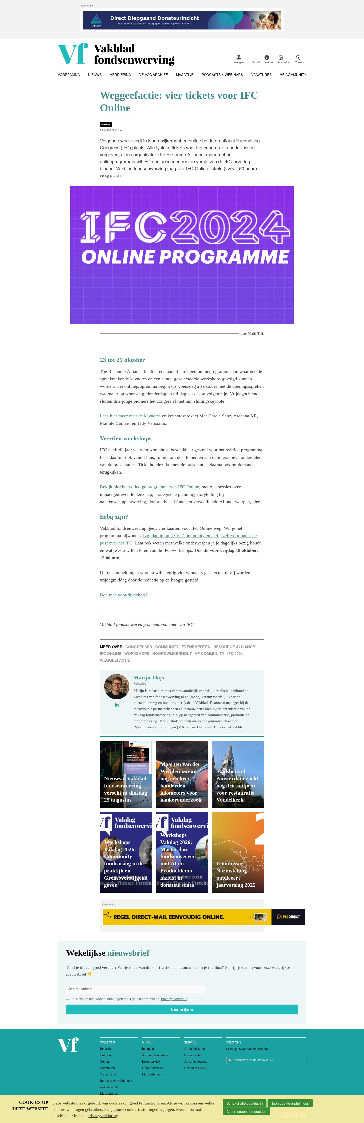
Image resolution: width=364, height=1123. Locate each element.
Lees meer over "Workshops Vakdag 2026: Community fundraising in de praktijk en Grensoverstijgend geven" (126, 852)
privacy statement (174, 998)
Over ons (107, 1042)
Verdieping (120, 74)
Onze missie (108, 1074)
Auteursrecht (108, 1087)
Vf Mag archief (153, 74)
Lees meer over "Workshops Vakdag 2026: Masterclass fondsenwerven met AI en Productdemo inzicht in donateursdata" (182, 852)
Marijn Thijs (256, 333)
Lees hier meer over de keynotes (130, 415)
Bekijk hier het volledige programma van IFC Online (149, 486)
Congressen (138, 646)
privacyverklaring (102, 1115)
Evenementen (196, 646)
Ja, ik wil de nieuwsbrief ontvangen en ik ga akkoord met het (130, 998)
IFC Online (110, 653)
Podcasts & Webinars (222, 74)
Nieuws (95, 74)
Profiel (256, 62)
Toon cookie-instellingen (290, 1103)
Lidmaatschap (109, 1093)
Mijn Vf (147, 1042)
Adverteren (107, 1068)
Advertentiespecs (195, 1061)
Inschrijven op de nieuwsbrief (253, 1060)
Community (167, 646)
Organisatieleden (153, 1068)
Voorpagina (69, 74)
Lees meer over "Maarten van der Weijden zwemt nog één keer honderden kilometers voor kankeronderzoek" (182, 774)
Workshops (136, 653)
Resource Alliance (234, 646)
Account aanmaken (155, 1055)
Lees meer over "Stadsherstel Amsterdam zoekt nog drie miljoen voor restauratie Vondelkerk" (238, 774)
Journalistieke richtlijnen (116, 1080)
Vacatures (261, 74)
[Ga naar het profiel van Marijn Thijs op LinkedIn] (116, 704)
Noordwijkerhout (172, 653)
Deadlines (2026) (195, 1068)
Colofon (105, 1055)
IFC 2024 (235, 653)
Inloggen (239, 62)
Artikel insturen (194, 1048)
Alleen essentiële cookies (246, 1111)
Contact (105, 1061)
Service (190, 1042)
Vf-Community (293, 74)
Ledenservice (151, 1061)
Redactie (105, 1048)
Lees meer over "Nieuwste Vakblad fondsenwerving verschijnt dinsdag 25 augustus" (126, 774)
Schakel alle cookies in (244, 1103)
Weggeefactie (115, 660)
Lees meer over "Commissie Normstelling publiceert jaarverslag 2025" (238, 852)
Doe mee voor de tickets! (123, 594)
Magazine (185, 74)
